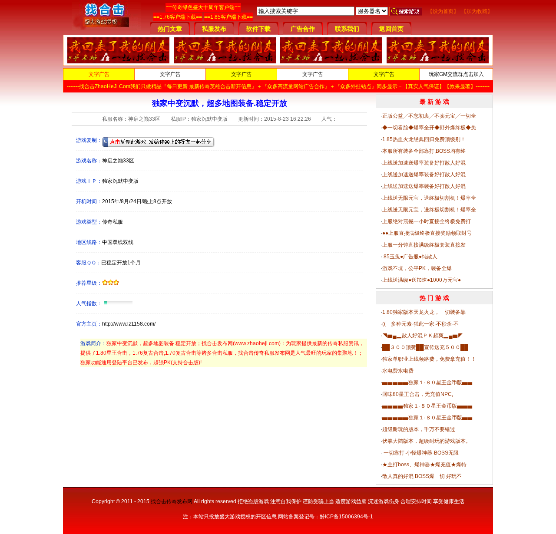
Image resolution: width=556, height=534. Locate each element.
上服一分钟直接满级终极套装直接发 (424, 245)
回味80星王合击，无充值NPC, (417, 394)
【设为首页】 (443, 11)
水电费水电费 (398, 371)
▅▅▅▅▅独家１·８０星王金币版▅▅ (427, 382)
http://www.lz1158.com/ (129, 324)
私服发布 (214, 28)
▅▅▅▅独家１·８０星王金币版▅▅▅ (427, 406)
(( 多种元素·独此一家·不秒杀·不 (420, 324)
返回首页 (391, 28)
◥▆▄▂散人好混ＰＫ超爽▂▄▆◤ (422, 336)
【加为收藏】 (477, 11)
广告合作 (303, 28)
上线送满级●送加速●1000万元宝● (421, 280)
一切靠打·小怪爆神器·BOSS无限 (420, 453)
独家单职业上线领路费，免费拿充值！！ (429, 359)
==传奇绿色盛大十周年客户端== (203, 7)
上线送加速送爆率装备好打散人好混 (424, 163)
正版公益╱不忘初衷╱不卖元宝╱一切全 (429, 116)
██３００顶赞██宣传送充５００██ (425, 347)
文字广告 (99, 74)
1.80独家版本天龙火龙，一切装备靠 (424, 312)
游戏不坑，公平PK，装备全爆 (417, 268)
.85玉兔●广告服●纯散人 (409, 257)
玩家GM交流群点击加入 (456, 74)
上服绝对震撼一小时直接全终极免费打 (426, 221)
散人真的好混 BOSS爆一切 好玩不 (422, 476)
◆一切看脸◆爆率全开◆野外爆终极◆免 (429, 128)
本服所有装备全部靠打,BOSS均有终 (424, 151)
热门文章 (170, 28)
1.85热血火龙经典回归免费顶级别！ (424, 139)
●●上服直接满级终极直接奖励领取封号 (427, 233)
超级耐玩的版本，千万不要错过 (418, 429)
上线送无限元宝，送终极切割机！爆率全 (429, 198)
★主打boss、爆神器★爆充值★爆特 (424, 464)
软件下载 (258, 28)
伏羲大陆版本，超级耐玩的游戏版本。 (426, 441)
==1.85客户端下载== (228, 17)
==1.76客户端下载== (177, 17)
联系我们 (347, 28)
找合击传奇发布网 (171, 501)
